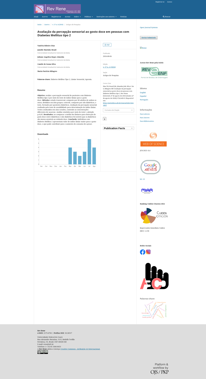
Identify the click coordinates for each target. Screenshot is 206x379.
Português (144, 100)
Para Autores (144, 117)
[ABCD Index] (154, 289)
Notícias (123, 16)
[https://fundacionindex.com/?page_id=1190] (154, 223)
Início (39, 24)
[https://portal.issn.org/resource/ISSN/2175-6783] (143, 48)
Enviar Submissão (149, 38)
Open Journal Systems (149, 27)
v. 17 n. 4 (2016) (57, 24)
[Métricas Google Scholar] (150, 174)
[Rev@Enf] (154, 78)
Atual (36, 16)
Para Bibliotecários (147, 121)
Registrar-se (56, 16)
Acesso (67, 16)
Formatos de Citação (112, 110)
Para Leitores (145, 114)
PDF (108, 45)
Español (143, 96)
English (143, 92)
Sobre (76, 16)
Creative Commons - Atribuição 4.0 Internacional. (80, 349)
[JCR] (153, 146)
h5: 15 (142, 179)
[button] (104, 119)
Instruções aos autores (106, 16)
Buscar (167, 16)
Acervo (45, 16)
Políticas (88, 16)
